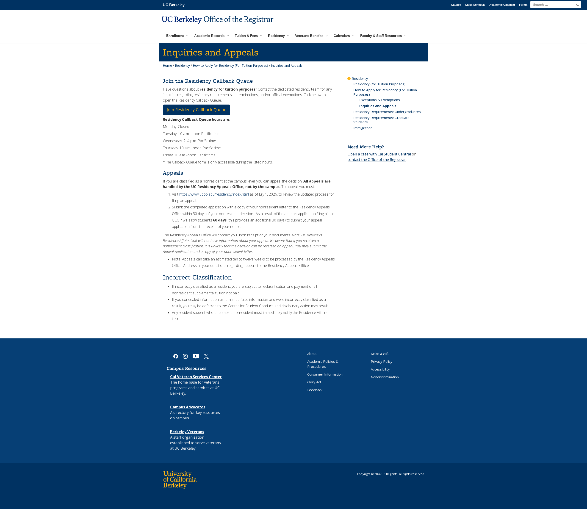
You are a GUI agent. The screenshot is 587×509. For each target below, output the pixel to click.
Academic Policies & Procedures (322, 364)
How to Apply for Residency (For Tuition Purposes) (230, 65)
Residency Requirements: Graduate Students (381, 119)
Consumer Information (325, 374)
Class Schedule (475, 4)
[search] (577, 5)
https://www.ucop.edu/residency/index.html (214, 194)
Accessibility (380, 369)
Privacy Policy (381, 361)
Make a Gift (380, 353)
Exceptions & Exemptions (379, 99)
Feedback (314, 389)
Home (167, 65)
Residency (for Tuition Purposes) (379, 84)
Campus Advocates (187, 406)
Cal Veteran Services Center (196, 376)
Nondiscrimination (385, 377)
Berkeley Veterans (187, 431)
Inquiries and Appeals (377, 105)
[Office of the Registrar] (218, 26)
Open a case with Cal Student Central (379, 154)
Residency (182, 65)
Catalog (456, 4)
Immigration (362, 128)
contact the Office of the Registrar (377, 159)
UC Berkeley (174, 5)
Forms (523, 4)
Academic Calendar (502, 4)
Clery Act (314, 382)
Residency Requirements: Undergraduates (387, 111)
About (312, 353)
